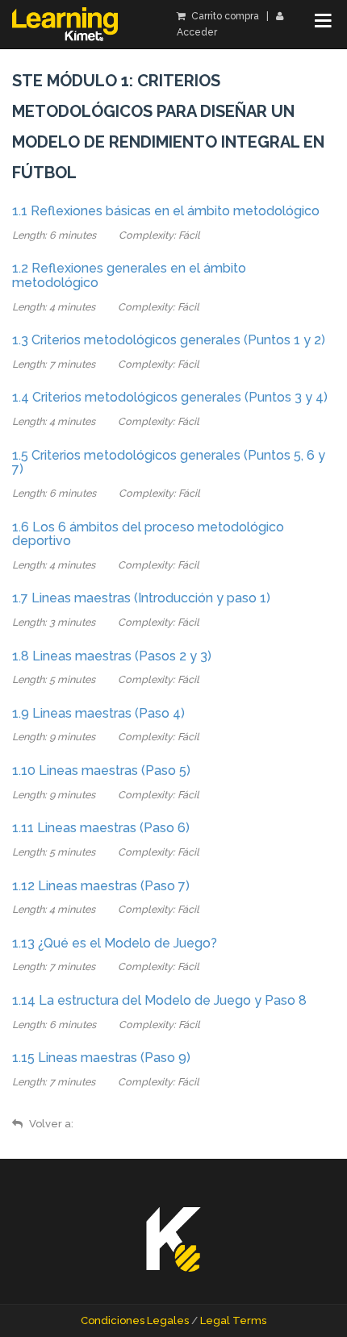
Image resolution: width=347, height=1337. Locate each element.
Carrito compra (224, 16)
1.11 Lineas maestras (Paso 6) (101, 827)
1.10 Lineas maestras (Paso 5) (101, 770)
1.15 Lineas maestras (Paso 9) (101, 1057)
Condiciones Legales (135, 1320)
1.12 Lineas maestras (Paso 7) (101, 885)
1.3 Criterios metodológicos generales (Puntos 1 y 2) (168, 340)
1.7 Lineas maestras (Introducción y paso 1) (141, 598)
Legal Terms (233, 1320)
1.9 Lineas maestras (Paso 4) (98, 713)
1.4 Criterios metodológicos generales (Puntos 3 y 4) (170, 397)
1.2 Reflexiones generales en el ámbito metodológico (129, 275)
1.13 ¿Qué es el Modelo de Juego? (114, 943)
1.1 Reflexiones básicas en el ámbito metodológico (166, 211)
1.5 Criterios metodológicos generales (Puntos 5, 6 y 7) (168, 462)
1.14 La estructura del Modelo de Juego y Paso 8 (159, 1000)
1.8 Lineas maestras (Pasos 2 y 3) (111, 656)
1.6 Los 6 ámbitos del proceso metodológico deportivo (148, 534)
